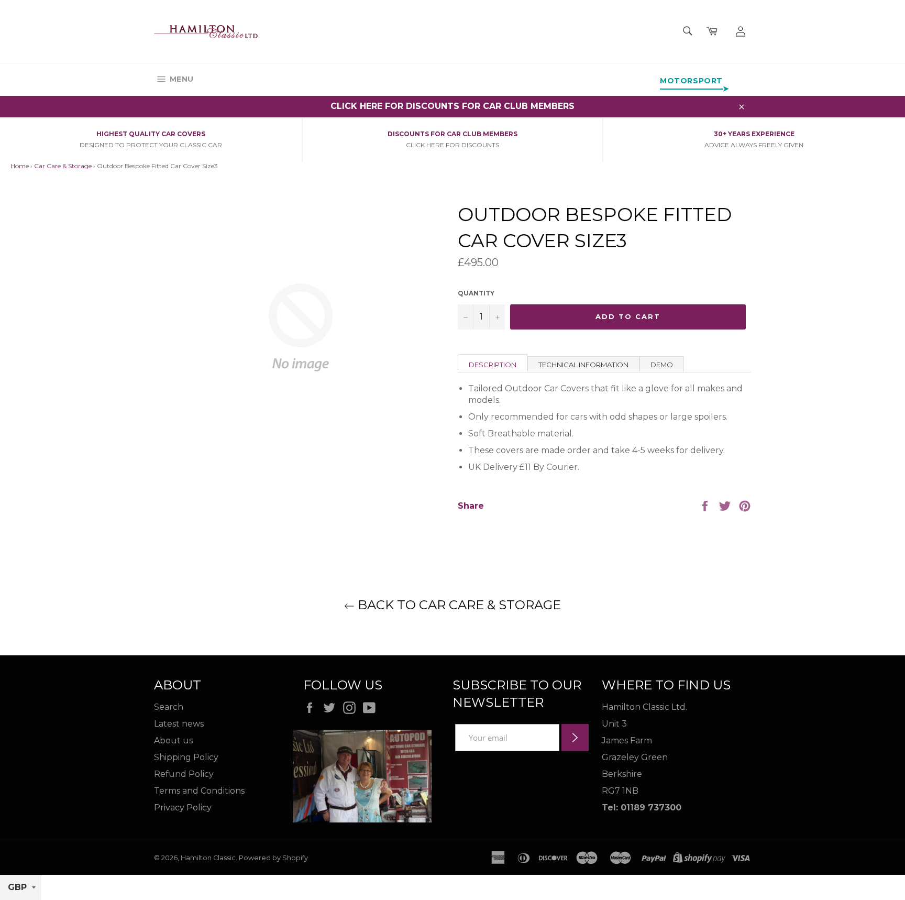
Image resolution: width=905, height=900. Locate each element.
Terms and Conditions (199, 791)
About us (173, 740)
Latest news (179, 724)
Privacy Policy (183, 808)
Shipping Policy (186, 757)
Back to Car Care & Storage (458, 604)
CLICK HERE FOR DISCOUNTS (452, 145)
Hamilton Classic (208, 858)
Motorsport (691, 80)
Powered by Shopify (273, 858)
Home (19, 166)
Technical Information (583, 364)
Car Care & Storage (63, 166)
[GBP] (20, 888)
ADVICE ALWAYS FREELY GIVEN (753, 145)
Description (492, 364)
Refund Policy (184, 774)
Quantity (476, 293)
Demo (661, 364)
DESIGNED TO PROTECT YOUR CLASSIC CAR (151, 145)
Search (168, 707)
